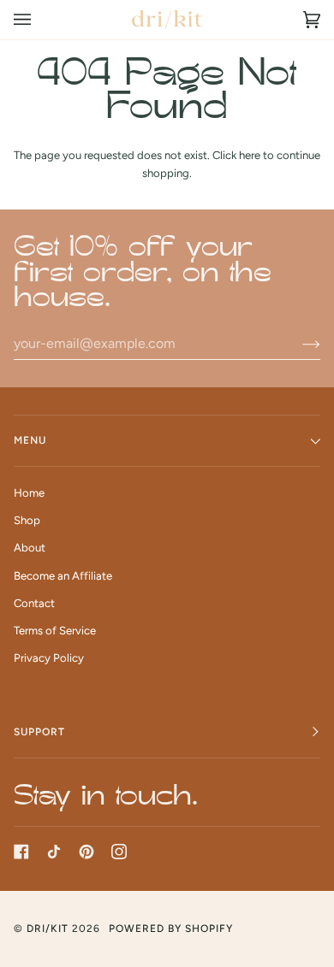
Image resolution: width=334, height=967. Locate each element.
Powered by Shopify (171, 929)
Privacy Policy (49, 658)
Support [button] (39, 732)
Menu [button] (30, 440)
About (29, 547)
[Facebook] (21, 851)
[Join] (297, 343)
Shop (27, 520)
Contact (34, 603)
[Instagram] (119, 851)
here (249, 155)
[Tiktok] (54, 851)
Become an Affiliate (63, 575)
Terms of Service (55, 630)
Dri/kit (48, 929)
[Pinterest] (86, 851)
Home (29, 492)
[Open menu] (39, 19)
